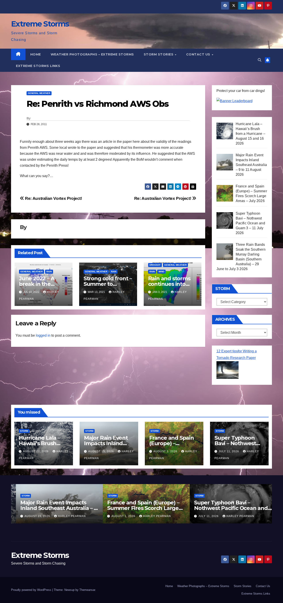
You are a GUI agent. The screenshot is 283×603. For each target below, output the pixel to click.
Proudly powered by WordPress (31, 590)
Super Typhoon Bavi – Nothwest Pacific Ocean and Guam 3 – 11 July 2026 (226, 508)
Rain (49, 271)
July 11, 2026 (229, 451)
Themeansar (87, 590)
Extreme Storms (40, 24)
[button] (259, 60)
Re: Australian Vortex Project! (163, 198)
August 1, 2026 (165, 451)
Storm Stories (159, 54)
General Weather (39, 93)
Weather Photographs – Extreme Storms (92, 54)
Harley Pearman (67, 516)
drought (155, 265)
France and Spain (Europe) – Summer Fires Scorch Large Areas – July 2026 (138, 508)
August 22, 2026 (36, 451)
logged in (43, 335)
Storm (24, 431)
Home (35, 54)
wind (161, 271)
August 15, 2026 (101, 451)
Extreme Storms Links (38, 66)
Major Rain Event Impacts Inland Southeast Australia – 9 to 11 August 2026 (53, 508)
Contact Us (198, 54)
